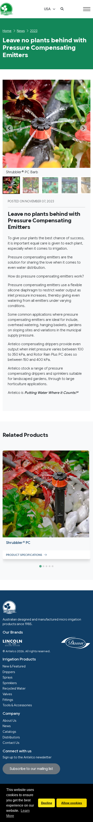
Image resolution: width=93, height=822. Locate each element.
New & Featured (14, 666)
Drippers (9, 672)
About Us (9, 721)
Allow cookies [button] (71, 803)
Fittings (8, 700)
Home (7, 31)
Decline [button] (46, 803)
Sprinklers (10, 683)
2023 (33, 31)
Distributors (11, 737)
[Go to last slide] (9, 128)
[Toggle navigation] (86, 9)
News (21, 31)
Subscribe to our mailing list (31, 769)
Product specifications (24, 555)
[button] (62, 9)
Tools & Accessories (17, 705)
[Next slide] (83, 128)
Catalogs (9, 732)
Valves (7, 694)
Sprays (7, 677)
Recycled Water (14, 688)
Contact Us (11, 743)
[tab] (40, 566)
